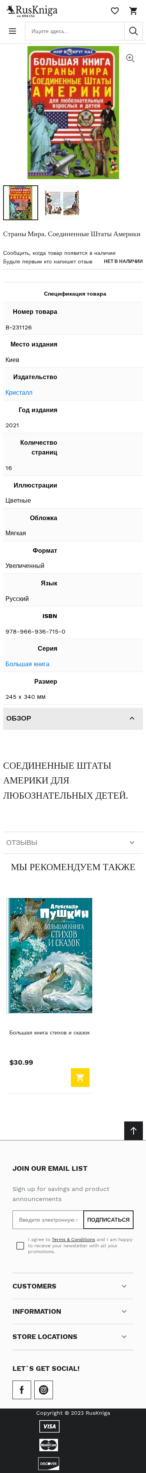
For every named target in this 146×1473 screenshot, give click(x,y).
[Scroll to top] (133, 1130)
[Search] (133, 31)
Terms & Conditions (73, 1239)
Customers (34, 1286)
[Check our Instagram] (43, 1390)
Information (36, 1311)
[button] (20, 202)
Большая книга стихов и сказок (49, 1032)
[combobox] (84, 31)
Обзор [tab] (18, 718)
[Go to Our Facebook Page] (21, 1390)
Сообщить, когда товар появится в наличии (59, 253)
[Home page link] (30, 11)
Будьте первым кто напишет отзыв (47, 261)
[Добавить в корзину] (80, 1077)
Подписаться (108, 1220)
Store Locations (44, 1336)
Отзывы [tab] (21, 842)
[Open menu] (12, 31)
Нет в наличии (123, 261)
